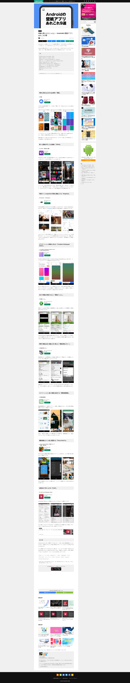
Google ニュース (48, 592)
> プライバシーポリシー (73, 678)
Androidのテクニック (72, 1)
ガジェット (66, 1)
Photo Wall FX (41, 557)
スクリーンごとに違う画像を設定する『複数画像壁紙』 (50, 65)
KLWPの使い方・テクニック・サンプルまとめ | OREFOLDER (51, 529)
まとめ (42, 69)
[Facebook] (91, 1)
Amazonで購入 (88, 160)
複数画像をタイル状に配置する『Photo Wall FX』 (50, 66)
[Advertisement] (56, 82)
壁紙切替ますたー (53, 555)
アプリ (50, 1)
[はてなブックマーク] (60, 41)
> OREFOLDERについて (57, 678)
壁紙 (59, 555)
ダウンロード (47, 102)
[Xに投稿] (42, 41)
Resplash (67, 557)
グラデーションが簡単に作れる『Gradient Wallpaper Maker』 (52, 60)
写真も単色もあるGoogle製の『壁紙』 (48, 56)
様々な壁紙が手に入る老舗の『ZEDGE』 (48, 57)
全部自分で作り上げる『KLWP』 (46, 68)
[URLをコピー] (69, 41)
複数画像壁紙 (64, 555)
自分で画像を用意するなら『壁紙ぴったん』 (48, 62)
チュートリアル (48, 557)
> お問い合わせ (65, 678)
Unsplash (58, 557)
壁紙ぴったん (41, 555)
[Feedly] (86, 1)
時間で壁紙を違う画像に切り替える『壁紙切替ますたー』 (51, 63)
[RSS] (84, 1)
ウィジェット (46, 1)
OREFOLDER (41, 534)
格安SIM (63, 1)
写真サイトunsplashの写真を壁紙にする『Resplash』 (50, 59)
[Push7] (92, 1)
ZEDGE (63, 557)
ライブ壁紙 (47, 555)
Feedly (65, 592)
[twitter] (88, 1)
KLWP (54, 557)
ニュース (52, 1)
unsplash (50, 208)
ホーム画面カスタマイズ (57, 1)
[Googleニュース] (63, 675)
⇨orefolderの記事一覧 (43, 666)
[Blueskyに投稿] (51, 41)
